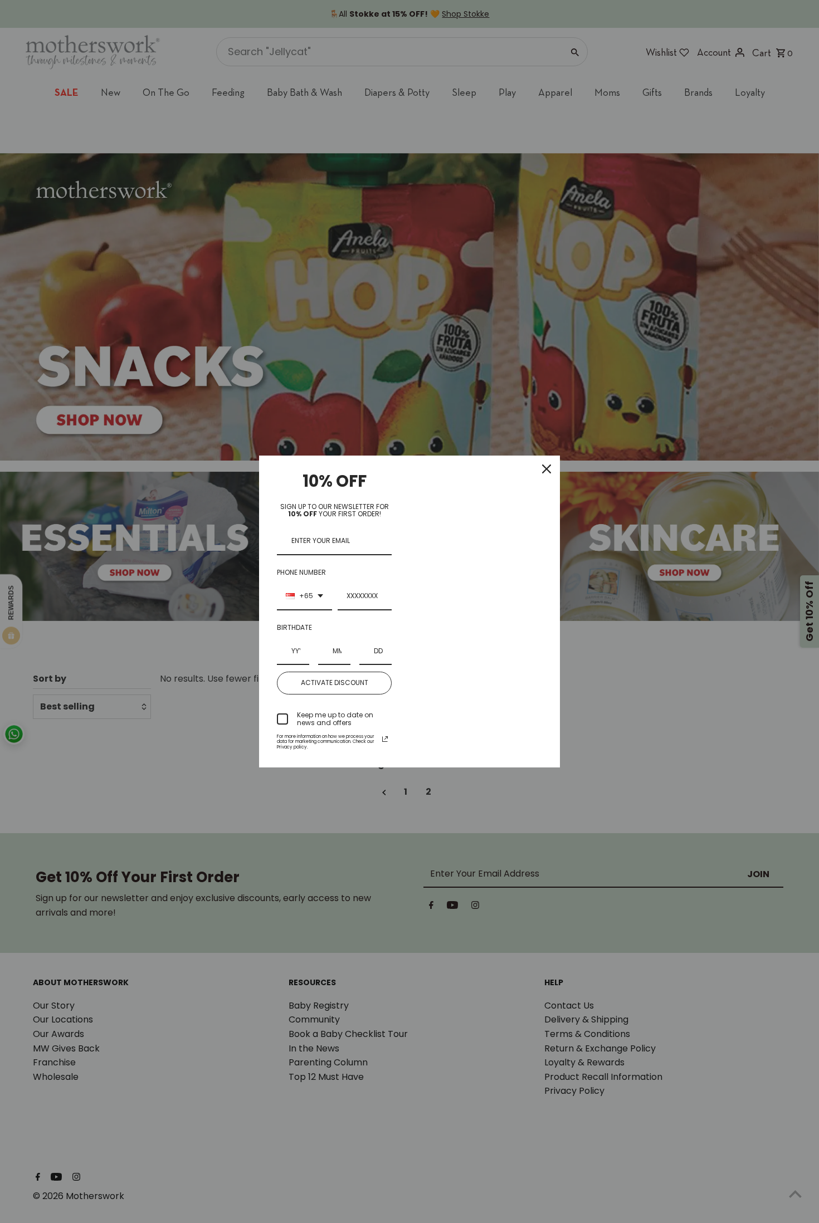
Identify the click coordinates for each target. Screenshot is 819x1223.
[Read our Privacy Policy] (385, 739)
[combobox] (304, 596)
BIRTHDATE (294, 627)
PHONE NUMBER (301, 572)
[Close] (546, 469)
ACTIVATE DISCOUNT (334, 682)
